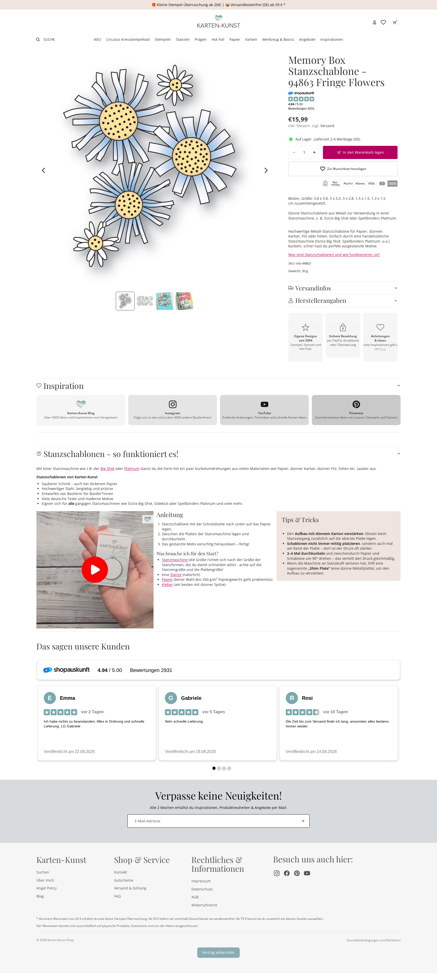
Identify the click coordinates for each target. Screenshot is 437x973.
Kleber (167, 584)
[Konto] (374, 22)
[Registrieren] (302, 821)
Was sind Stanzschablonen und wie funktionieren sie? (334, 254)
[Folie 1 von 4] (125, 301)
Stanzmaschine (175, 559)
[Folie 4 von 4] (184, 301)
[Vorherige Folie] (42, 170)
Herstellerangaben (320, 300)
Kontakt (120, 872)
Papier (167, 579)
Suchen (42, 872)
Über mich (45, 880)
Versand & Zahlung (130, 888)
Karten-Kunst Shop (61, 940)
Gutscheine (123, 880)
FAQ (117, 896)
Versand (327, 125)
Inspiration (63, 385)
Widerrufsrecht (204, 905)
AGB (195, 897)
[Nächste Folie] (267, 170)
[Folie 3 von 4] (164, 301)
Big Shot (107, 468)
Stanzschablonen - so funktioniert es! (110, 453)
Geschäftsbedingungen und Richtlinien (374, 940)
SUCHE (49, 39)
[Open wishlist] (383, 22)
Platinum (131, 468)
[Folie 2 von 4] (145, 301)
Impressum (201, 881)
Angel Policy (46, 888)
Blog (382, 349)
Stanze (176, 574)
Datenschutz (202, 889)
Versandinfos (313, 288)
